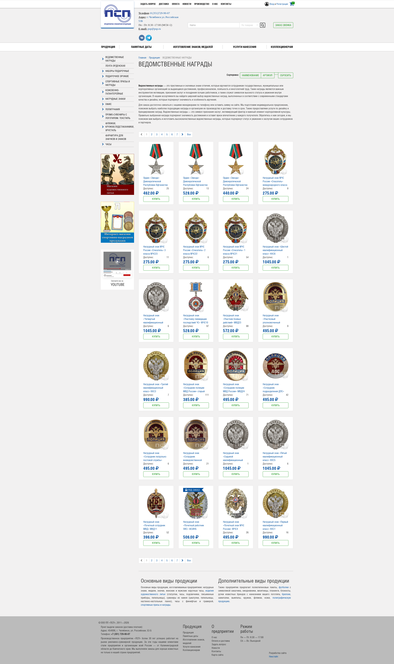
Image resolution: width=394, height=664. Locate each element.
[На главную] (117, 14)
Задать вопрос (148, 3)
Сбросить (285, 75)
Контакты (226, 3)
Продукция (108, 47)
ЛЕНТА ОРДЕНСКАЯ (115, 65)
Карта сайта (217, 654)
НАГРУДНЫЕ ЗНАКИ (115, 98)
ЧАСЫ (108, 144)
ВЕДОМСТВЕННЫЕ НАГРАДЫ (114, 59)
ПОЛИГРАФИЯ (112, 109)
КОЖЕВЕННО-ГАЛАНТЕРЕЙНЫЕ (114, 92)
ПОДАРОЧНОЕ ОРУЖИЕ (117, 76)
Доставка (164, 3)
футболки (284, 587)
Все (189, 134)
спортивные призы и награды (155, 604)
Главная (142, 57)
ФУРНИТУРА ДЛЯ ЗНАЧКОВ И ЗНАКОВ (115, 137)
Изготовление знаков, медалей (193, 47)
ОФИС (108, 104)
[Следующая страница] (182, 134)
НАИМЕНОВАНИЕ (250, 75)
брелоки (286, 594)
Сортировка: (233, 74)
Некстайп (273, 656)
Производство (201, 3)
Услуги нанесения (244, 47)
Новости (187, 3)
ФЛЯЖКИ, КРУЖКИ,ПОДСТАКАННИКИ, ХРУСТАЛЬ (119, 127)
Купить (156, 198)
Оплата (175, 3)
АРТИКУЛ (267, 75)
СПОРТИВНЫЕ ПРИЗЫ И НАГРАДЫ (117, 83)
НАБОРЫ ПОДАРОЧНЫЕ (117, 70)
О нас (215, 3)
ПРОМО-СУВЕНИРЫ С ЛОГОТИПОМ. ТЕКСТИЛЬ (117, 116)
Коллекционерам (282, 47)
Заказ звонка (283, 25)
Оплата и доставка (221, 640)
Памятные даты (141, 47)
